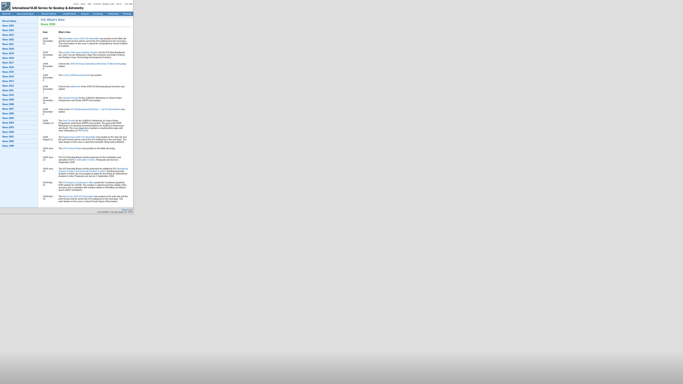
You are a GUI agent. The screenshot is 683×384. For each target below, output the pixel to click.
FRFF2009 (83, 130)
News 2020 (8, 48)
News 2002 (8, 132)
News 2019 (8, 53)
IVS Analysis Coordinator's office (78, 182)
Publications (113, 14)
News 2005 (8, 118)
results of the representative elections (81, 52)
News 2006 (8, 113)
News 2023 (8, 35)
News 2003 (8, 127)
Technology (98, 14)
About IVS (6, 14)
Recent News (9, 21)
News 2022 (8, 39)
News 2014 (8, 76)
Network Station (48, 14)
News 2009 (8, 99)
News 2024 (8, 30)
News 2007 (8, 109)
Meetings (127, 14)
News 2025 (8, 25)
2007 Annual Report (72, 148)
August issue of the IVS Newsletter (79, 137)
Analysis (85, 14)
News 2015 (8, 72)
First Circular (69, 120)
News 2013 (8, 81)
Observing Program (25, 14)
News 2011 (8, 90)
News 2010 (8, 95)
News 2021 (8, 44)
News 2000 (8, 141)
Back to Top (127, 210)
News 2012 (8, 85)
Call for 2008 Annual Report (76, 75)
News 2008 (8, 104)
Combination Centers (85, 160)
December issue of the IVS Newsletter (81, 38)
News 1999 (8, 146)
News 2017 (8, 62)
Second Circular (70, 98)
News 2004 (8, 122)
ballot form (75, 86)
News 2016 (8, 67)
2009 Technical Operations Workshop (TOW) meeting (95, 64)
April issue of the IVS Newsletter (78, 196)
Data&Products (69, 14)
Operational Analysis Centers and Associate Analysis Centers (93, 169)
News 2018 (8, 58)
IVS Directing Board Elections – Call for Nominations (95, 109)
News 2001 (8, 136)
